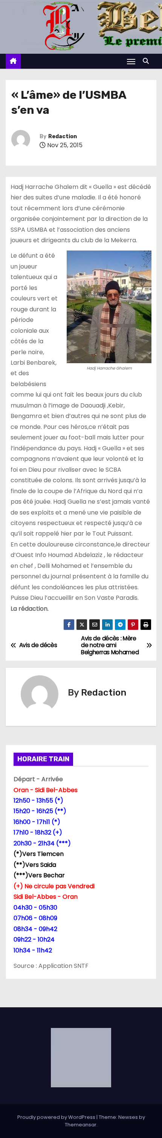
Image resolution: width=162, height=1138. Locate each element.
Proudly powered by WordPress (56, 1117)
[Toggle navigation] (131, 61)
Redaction (62, 136)
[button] (147, 61)
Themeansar (80, 1124)
